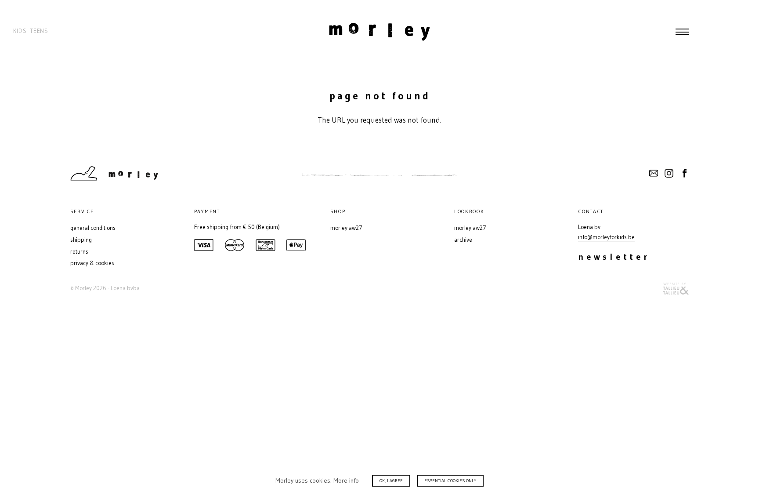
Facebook (684, 173)
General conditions (93, 228)
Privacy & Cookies (92, 263)
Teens (39, 31)
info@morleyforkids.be (606, 237)
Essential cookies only (450, 481)
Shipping (81, 240)
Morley (379, 31)
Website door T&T (676, 289)
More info (346, 480)
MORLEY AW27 (346, 228)
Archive (463, 240)
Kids (19, 31)
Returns (79, 251)
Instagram (669, 173)
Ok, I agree (391, 481)
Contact (653, 173)
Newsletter (614, 256)
